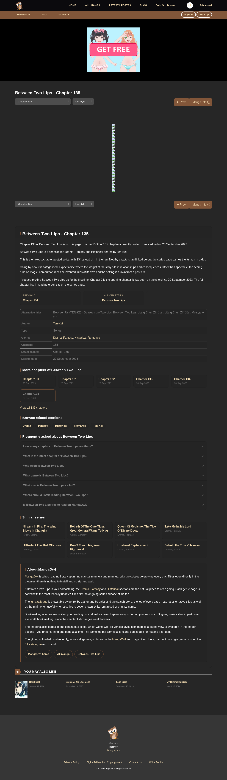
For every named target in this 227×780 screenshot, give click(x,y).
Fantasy (68, 337)
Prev (183, 102)
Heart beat (34, 682)
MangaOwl (31, 576)
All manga (63, 654)
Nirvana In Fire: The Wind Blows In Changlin (40, 528)
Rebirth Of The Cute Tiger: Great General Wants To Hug (89, 528)
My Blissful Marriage (177, 682)
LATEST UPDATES (120, 5)
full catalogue (39, 601)
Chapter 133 (144, 379)
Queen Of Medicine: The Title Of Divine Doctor (136, 528)
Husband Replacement (132, 545)
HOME (72, 5)
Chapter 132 (106, 379)
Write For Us (156, 762)
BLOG (143, 5)
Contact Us (135, 762)
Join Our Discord (166, 5)
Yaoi (44, 14)
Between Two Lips (113, 298)
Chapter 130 (31, 379)
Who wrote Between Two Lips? (44, 465)
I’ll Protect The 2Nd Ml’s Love (42, 545)
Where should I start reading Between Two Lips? (55, 494)
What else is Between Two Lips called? (49, 485)
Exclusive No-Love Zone (78, 682)
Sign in (188, 14)
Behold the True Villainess (182, 545)
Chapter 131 (68, 379)
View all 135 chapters (33, 407)
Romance (23, 14)
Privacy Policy (71, 762)
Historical (80, 337)
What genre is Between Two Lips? (46, 475)
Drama (57, 337)
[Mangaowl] (19, 5)
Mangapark (113, 750)
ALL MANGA (92, 5)
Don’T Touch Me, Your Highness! (85, 547)
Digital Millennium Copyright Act (104, 762)
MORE (62, 14)
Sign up (204, 14)
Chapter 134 (30, 298)
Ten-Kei (58, 323)
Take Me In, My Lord (178, 526)
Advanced (206, 5)
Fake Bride (121, 682)
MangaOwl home (38, 654)
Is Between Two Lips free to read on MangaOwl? (55, 504)
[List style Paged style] (83, 101)
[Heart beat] (21, 689)
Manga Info (199, 102)
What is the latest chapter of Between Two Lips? (55, 456)
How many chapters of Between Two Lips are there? (58, 446)
